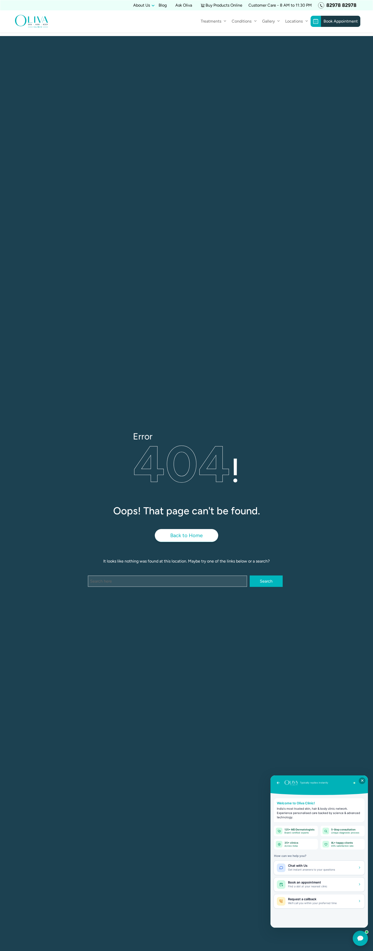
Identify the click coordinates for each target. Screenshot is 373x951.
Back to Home (186, 535)
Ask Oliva (183, 5)
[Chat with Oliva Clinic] (360, 938)
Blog (163, 5)
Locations (294, 21)
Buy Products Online (224, 5)
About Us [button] (141, 5)
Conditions (241, 21)
